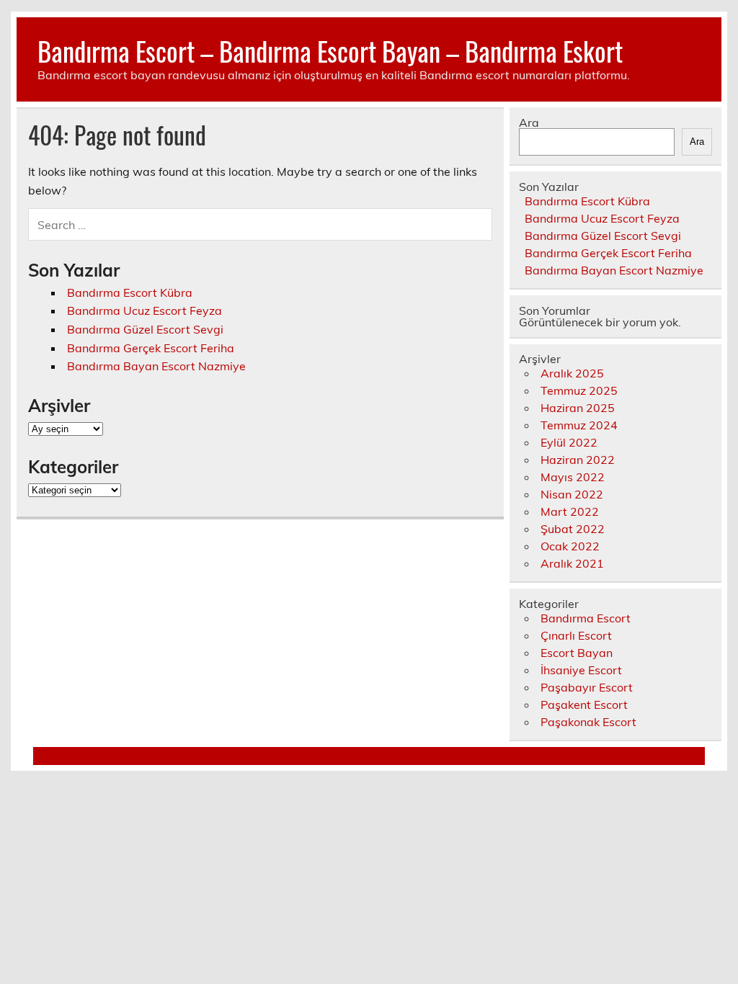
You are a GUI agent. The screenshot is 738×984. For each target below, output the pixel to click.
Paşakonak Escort (588, 722)
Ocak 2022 (570, 546)
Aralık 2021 (572, 563)
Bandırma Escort (586, 618)
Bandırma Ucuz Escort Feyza (144, 310)
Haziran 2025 (578, 408)
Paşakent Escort (584, 704)
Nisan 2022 (572, 494)
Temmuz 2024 (579, 425)
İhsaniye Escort (581, 670)
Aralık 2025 (572, 373)
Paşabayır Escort (587, 687)
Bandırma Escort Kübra (129, 292)
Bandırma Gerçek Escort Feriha (150, 348)
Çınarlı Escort (576, 635)
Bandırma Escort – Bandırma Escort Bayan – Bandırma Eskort (330, 51)
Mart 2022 (570, 511)
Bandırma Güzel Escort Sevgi (145, 329)
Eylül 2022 (569, 442)
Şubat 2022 (573, 529)
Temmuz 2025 (579, 390)
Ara (529, 122)
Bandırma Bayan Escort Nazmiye (156, 366)
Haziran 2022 (578, 459)
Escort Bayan (577, 652)
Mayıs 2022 (573, 477)
